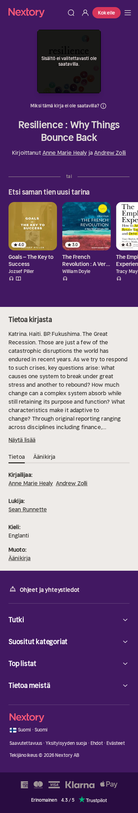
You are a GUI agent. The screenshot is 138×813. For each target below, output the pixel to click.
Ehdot (97, 743)
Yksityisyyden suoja (66, 743)
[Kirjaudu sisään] (85, 13)
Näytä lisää (21, 439)
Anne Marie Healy (64, 152)
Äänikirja (19, 558)
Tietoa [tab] (16, 456)
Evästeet (116, 743)
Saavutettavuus (26, 743)
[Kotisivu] (36, 12)
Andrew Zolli (110, 152)
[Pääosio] (128, 13)
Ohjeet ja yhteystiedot (50, 590)
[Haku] (71, 13)
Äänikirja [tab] (44, 456)
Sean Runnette (27, 509)
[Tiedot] (103, 106)
